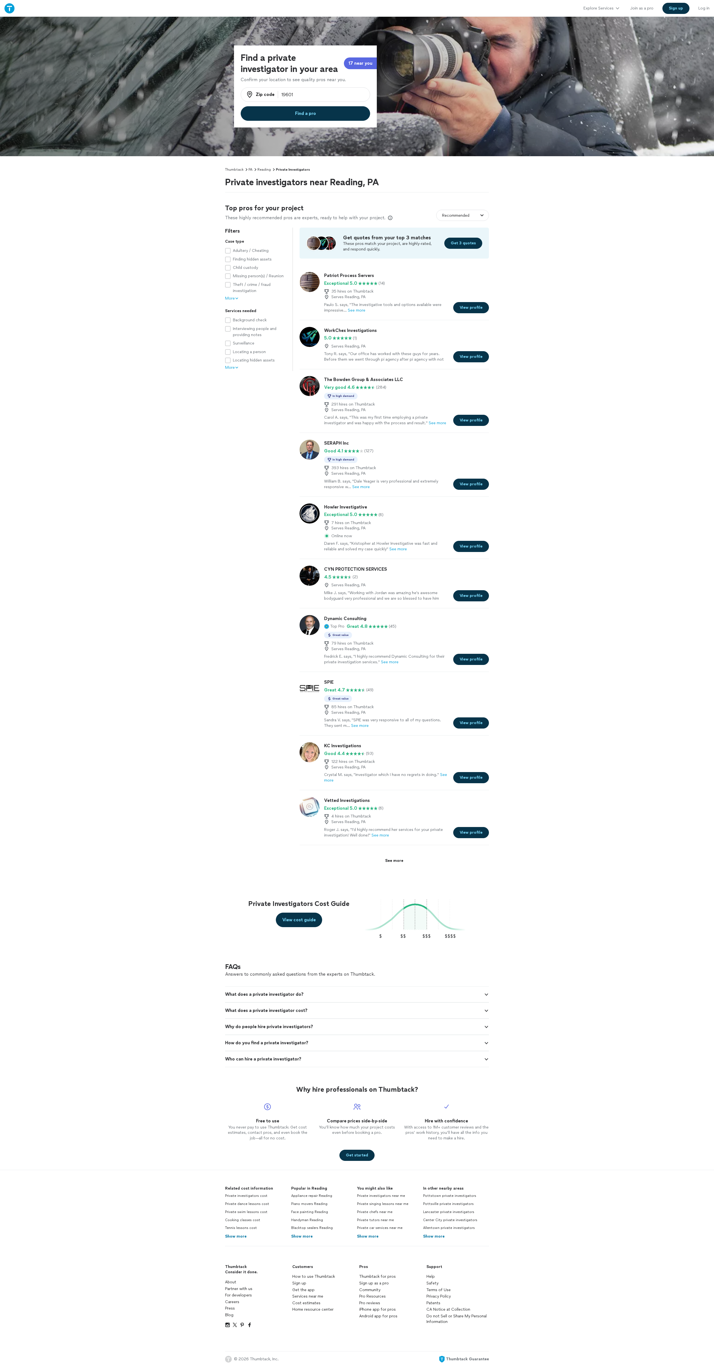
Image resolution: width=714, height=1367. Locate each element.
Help (430, 1276)
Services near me (307, 1296)
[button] (334, 626)
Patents (433, 1303)
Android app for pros (378, 1316)
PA (250, 170)
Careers (232, 1302)
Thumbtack (234, 170)
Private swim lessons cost (246, 1212)
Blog (229, 1315)
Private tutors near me (375, 1220)
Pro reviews (369, 1303)
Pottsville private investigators (448, 1204)
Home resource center (313, 1309)
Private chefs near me (374, 1212)
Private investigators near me (381, 1196)
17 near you (360, 63)
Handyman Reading (307, 1220)
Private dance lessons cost (247, 1204)
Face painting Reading (309, 1212)
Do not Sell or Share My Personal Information (456, 1319)
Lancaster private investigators (448, 1212)
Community (369, 1290)
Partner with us (238, 1288)
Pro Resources (372, 1296)
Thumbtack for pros (377, 1276)
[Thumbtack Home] (9, 8)
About (230, 1282)
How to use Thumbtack (313, 1276)
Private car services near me (379, 1228)
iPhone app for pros (377, 1309)
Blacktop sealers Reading (312, 1228)
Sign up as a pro (374, 1283)
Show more (236, 1236)
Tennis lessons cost (241, 1228)
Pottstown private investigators (449, 1196)
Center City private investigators (450, 1220)
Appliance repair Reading (311, 1196)
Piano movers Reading (309, 1204)
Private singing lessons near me (382, 1204)
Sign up (299, 1283)
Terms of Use (438, 1290)
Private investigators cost (246, 1196)
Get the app (303, 1290)
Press (230, 1308)
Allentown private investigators (449, 1228)
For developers (238, 1295)
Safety (432, 1283)
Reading (264, 170)
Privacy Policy (438, 1296)
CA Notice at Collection (448, 1309)
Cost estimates (306, 1303)
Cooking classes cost (242, 1220)
